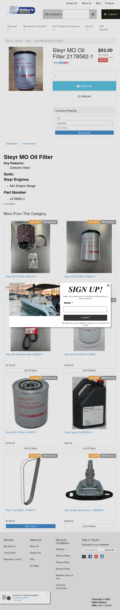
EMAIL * (68, 302)
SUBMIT (85, 317)
